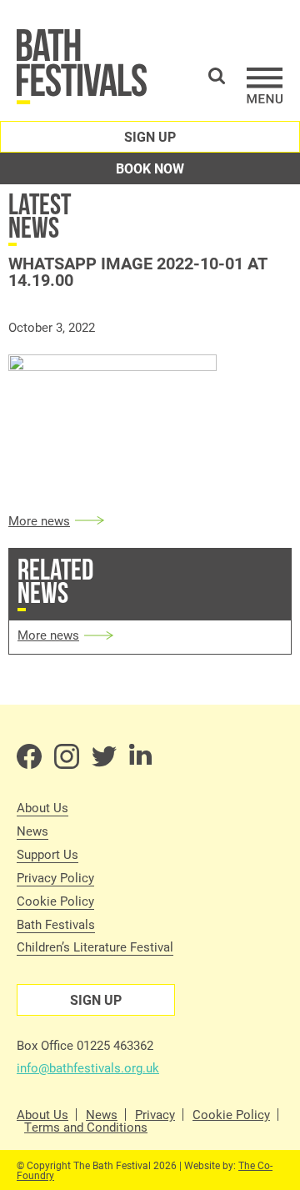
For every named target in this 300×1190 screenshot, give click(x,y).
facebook (29, 756)
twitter (104, 756)
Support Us (47, 854)
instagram (66, 756)
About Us (42, 807)
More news (39, 520)
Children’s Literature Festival (95, 946)
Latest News (39, 215)
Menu (265, 85)
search (216, 76)
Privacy (155, 1114)
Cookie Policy (55, 900)
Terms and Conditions (86, 1127)
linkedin (141, 756)
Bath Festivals (56, 924)
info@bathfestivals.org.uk (88, 1067)
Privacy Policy (55, 877)
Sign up (150, 136)
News (32, 830)
